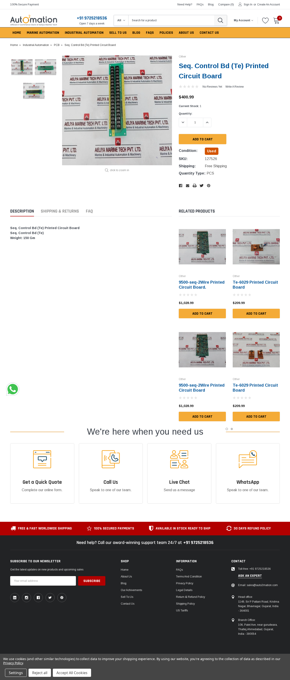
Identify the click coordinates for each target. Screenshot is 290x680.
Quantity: (185, 113)
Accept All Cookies (71, 672)
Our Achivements (131, 590)
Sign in (248, 4)
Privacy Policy (184, 583)
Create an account (268, 4)
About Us (126, 576)
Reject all (39, 672)
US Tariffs (182, 610)
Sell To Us (127, 597)
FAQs (200, 4)
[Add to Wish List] (223, 303)
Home (124, 569)
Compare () (226, 4)
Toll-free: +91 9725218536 (254, 568)
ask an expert (250, 576)
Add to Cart (202, 313)
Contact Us (127, 603)
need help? (184, 4)
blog (211, 4)
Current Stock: (190, 106)
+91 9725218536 (92, 18)
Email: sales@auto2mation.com (258, 585)
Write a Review (234, 86)
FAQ (89, 211)
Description (22, 211)
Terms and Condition (189, 576)
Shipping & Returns (60, 211)
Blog (123, 583)
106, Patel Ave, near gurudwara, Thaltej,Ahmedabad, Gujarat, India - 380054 (258, 629)
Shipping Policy (185, 603)
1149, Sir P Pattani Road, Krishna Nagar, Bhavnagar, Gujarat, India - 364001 (258, 606)
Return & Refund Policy (190, 597)
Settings (16, 672)
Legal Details (184, 590)
